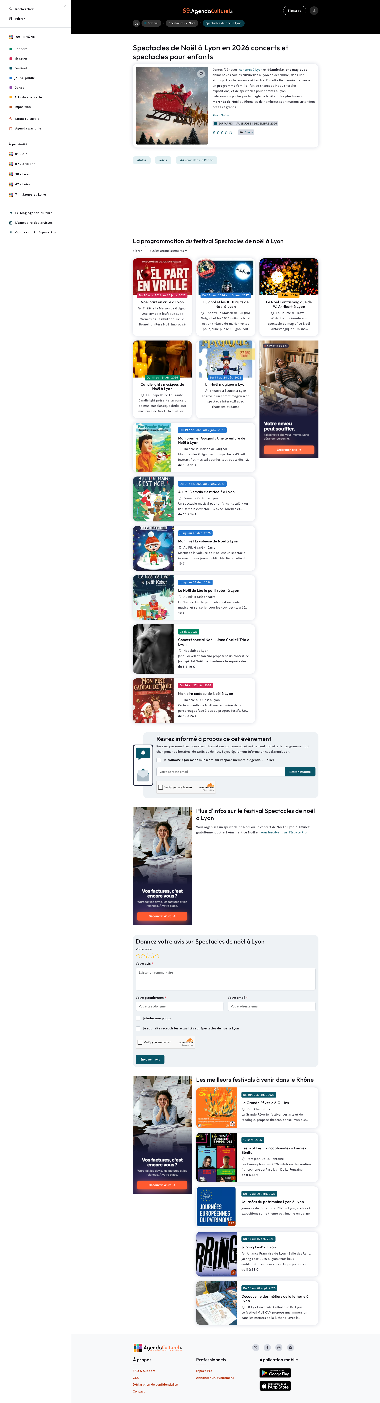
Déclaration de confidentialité (155, 1384)
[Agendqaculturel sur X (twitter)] (255, 1347)
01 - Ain (21, 154)
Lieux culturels (24, 119)
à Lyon (162, 302)
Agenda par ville (25, 128)
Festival (20, 68)
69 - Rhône (25, 37)
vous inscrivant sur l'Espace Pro (283, 832)
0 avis (249, 132)
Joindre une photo (157, 1018)
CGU (136, 1378)
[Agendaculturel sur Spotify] (290, 1347)
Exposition (22, 107)
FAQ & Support (144, 1371)
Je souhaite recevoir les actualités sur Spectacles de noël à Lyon (191, 1028)
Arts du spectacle (28, 97)
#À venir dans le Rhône (196, 160)
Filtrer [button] (17, 18)
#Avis (163, 160)
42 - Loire (22, 184)
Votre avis (143, 963)
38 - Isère (22, 174)
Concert (20, 49)
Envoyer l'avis (150, 1059)
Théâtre (20, 59)
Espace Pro (204, 1371)
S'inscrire (294, 10)
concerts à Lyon (250, 69)
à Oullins (265, 1102)
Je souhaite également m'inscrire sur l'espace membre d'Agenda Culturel (219, 760)
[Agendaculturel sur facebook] (267, 1347)
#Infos (141, 160)
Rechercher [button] (21, 9)
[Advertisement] (225, 200)
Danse (19, 87)
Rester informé (300, 772)
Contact (139, 1391)
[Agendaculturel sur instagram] (278, 1347)
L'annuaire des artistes (31, 223)
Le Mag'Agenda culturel (31, 213)
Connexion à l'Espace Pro (32, 232)
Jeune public (24, 78)
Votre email (237, 998)
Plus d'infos (221, 115)
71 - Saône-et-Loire (30, 194)
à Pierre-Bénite (273, 1150)
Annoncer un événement (215, 1378)
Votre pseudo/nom (150, 998)
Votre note (144, 949)
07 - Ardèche (25, 164)
